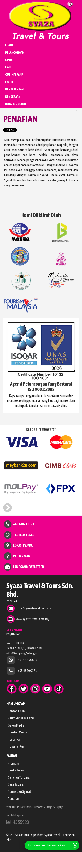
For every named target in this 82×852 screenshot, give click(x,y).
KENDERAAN (12, 96)
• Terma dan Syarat (18, 791)
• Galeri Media (15, 725)
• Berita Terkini (15, 770)
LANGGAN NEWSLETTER (28, 566)
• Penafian (13, 799)
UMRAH (9, 60)
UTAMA (9, 45)
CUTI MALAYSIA (14, 74)
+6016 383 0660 (23, 534)
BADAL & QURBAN (15, 104)
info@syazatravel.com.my (33, 608)
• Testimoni (13, 739)
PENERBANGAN (14, 89)
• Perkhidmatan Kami (20, 718)
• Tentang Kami (16, 711)
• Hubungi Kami (16, 746)
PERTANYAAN (21, 556)
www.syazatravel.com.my (32, 619)
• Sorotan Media (16, 732)
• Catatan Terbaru (18, 777)
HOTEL (9, 82)
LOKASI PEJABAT (23, 545)
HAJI (8, 67)
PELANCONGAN (14, 52)
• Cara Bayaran (15, 784)
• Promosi (12, 763)
